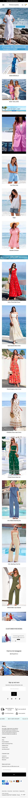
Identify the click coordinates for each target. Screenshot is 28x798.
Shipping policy (21, 791)
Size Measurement (5, 749)
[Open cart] (25, 5)
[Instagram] (12, 699)
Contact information (5, 793)
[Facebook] (8, 699)
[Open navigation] (3, 5)
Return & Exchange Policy (7, 743)
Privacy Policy (5, 747)
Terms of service (16, 791)
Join (14, 693)
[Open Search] (22, 5)
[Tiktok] (19, 699)
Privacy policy (9, 791)
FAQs (3, 739)
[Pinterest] (15, 699)
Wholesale (4, 759)
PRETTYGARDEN (12, 794)
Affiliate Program (5, 757)
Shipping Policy (5, 745)
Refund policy (4, 791)
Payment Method (5, 741)
